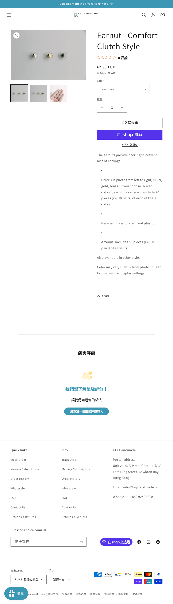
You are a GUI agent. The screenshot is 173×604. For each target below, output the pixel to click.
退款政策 (67, 594)
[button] (9, 15)
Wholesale (18, 488)
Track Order (18, 460)
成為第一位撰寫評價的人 (86, 411)
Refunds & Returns (23, 517)
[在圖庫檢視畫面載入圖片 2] (39, 93)
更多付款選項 (130, 144)
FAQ (13, 498)
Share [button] (106, 296)
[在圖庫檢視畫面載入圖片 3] (58, 93)
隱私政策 (81, 594)
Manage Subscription (25, 469)
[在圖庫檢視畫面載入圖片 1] (19, 93)
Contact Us (18, 507)
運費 (113, 73)
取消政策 (137, 594)
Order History (20, 479)
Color (100, 81)
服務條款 (95, 594)
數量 (100, 99)
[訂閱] (81, 542)
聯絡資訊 (123, 594)
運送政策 (109, 594)
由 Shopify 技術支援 (47, 594)
